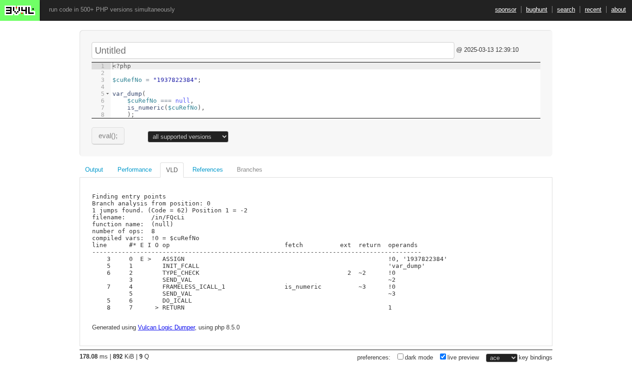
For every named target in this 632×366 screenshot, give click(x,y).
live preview (463, 357)
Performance (135, 169)
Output (94, 169)
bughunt (536, 9)
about (618, 9)
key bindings (535, 357)
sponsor (505, 9)
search (566, 9)
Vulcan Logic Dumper (166, 327)
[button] (107, 93)
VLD (172, 170)
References (207, 169)
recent (593, 9)
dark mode (419, 357)
